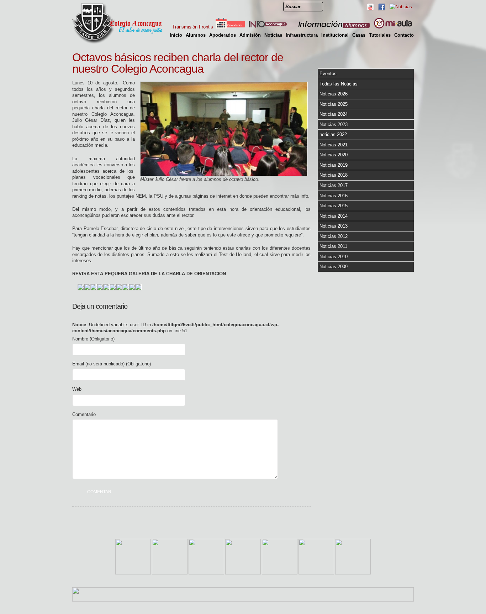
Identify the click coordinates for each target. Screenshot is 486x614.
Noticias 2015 (333, 205)
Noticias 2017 (333, 185)
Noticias (273, 35)
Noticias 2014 (333, 216)
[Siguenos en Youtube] (370, 7)
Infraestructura (302, 35)
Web (76, 389)
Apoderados (222, 35)
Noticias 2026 (333, 94)
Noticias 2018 (333, 175)
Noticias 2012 (333, 236)
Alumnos (196, 35)
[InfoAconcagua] (272, 27)
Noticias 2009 (333, 266)
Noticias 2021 (333, 144)
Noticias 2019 (333, 165)
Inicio (176, 35)
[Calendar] (230, 27)
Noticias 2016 (333, 195)
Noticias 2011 (333, 246)
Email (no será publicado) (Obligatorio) (111, 363)
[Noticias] (400, 6)
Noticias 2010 (333, 256)
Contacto (404, 35)
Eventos (328, 73)
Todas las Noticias (338, 84)
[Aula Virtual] (393, 27)
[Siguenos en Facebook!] (381, 7)
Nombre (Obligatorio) (93, 339)
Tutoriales (380, 35)
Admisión (250, 35)
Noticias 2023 (333, 124)
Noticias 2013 (333, 226)
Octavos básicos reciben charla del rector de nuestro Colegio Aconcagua (177, 63)
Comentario (84, 414)
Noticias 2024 (333, 114)
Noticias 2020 (333, 154)
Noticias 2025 (333, 104)
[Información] (334, 27)
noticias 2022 (333, 134)
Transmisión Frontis (192, 27)
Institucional (335, 35)
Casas (358, 35)
